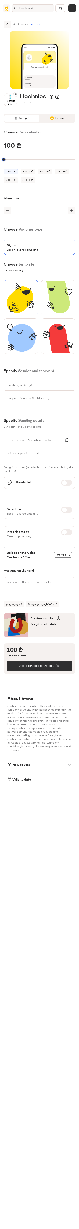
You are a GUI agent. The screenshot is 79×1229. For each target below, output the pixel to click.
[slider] (3, 159)
